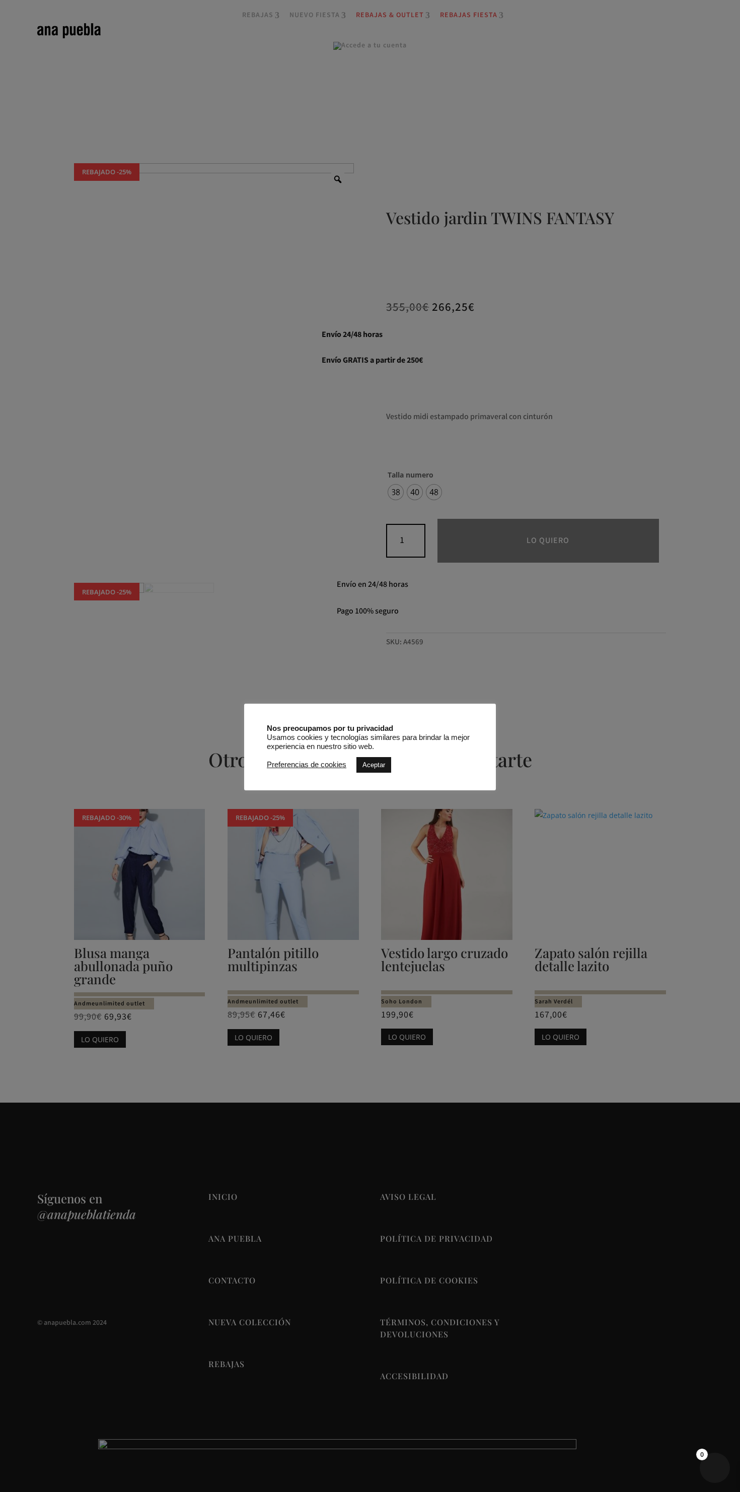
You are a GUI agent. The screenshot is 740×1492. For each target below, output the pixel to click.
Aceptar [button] (373, 765)
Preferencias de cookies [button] (306, 765)
